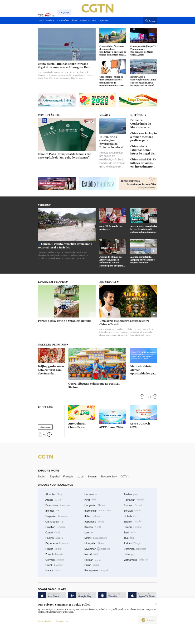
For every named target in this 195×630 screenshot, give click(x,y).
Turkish (132, 543)
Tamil (130, 532)
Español (54, 476)
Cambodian (54, 521)
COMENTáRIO (48, 115)
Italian (92, 516)
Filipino (54, 549)
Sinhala (131, 516)
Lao (89, 532)
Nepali (91, 554)
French (54, 554)
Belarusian (57, 505)
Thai (129, 538)
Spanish (133, 521)
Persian (92, 559)
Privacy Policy (44, 621)
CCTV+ (125, 476)
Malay (95, 538)
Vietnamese (136, 559)
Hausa (52, 570)
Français (68, 476)
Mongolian (94, 543)
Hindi (90, 499)
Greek (54, 565)
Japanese (94, 521)
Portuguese (96, 570)
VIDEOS (43, 204)
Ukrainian (135, 549)
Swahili (133, 527)
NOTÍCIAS (137, 115)
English (42, 476)
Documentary (109, 476)
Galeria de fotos (52, 344)
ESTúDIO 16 (108, 281)
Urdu (129, 554)
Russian (133, 505)
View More (45, 427)
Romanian (134, 499)
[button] (142, 396)
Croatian (55, 527)
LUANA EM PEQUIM (52, 281)
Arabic (53, 499)
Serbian (132, 510)
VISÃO (103, 115)
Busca (152, 20)
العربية (80, 476)
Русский (92, 476)
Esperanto (56, 543)
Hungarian (94, 505)
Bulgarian (56, 516)
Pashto (131, 494)
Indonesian (97, 510)
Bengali (52, 510)
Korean (92, 527)
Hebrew (92, 494)
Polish (91, 565)
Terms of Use (62, 621)
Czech (52, 532)
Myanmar (97, 549)
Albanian (54, 494)
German (54, 559)
